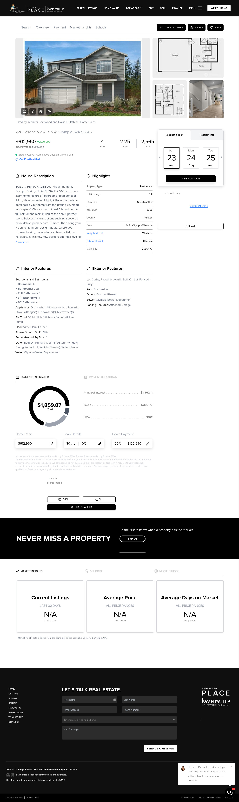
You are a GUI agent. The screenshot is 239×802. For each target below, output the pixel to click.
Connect (13, 722)
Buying (12, 698)
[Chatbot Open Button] (230, 793)
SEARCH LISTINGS (87, 8)
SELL (163, 8)
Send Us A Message (160, 748)
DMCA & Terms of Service (209, 797)
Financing (14, 708)
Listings (13, 693)
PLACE (73, 769)
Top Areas (132, 8)
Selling (12, 703)
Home (11, 688)
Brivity (20, 797)
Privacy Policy (187, 797)
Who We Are (15, 717)
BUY (151, 8)
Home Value (111, 8)
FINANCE (177, 8)
